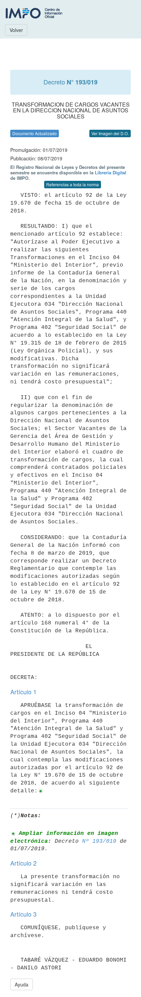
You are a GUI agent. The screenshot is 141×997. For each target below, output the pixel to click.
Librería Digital (110, 172)
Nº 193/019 (99, 841)
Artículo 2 (23, 862)
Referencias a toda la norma (72, 184)
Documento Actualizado (34, 133)
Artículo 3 (23, 913)
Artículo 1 (23, 691)
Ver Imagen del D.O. (110, 133)
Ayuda (21, 984)
